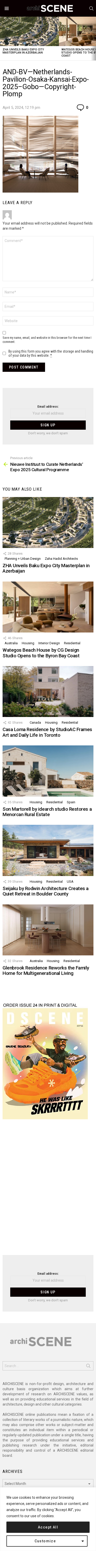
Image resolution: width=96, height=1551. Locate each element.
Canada (35, 722)
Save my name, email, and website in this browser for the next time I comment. (47, 340)
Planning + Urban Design (23, 559)
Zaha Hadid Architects (61, 559)
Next (93, 38)
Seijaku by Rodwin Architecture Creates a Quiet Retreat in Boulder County (46, 891)
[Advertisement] (48, 1190)
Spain (71, 802)
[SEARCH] (91, 8)
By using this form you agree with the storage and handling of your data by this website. (50, 353)
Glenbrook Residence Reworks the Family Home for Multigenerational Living (46, 970)
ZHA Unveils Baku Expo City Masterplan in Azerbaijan (23, 51)
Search (88, 1367)
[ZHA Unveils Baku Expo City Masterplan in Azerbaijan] (29, 31)
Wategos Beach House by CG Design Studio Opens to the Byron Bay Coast (41, 652)
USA (70, 881)
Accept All (48, 1527)
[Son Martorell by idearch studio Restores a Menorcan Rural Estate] (48, 770)
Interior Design (49, 643)
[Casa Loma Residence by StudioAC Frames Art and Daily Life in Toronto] (48, 691)
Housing (28, 643)
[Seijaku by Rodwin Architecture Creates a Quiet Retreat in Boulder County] (48, 850)
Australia (11, 643)
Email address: (48, 406)
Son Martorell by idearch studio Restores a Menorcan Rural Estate (47, 811)
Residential (72, 643)
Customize (45, 1541)
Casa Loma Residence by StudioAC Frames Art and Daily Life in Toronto (47, 732)
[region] (48, 1519)
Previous (2, 38)
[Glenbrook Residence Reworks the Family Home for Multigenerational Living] (48, 929)
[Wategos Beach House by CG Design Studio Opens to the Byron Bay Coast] (48, 607)
